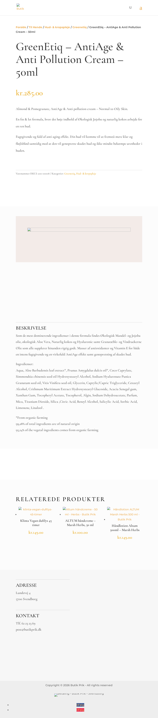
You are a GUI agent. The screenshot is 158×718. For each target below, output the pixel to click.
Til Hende (35, 27)
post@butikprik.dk (28, 629)
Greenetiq (79, 27)
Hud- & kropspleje (57, 27)
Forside (21, 27)
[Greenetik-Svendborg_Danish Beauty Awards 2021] (79, 230)
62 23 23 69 (28, 623)
